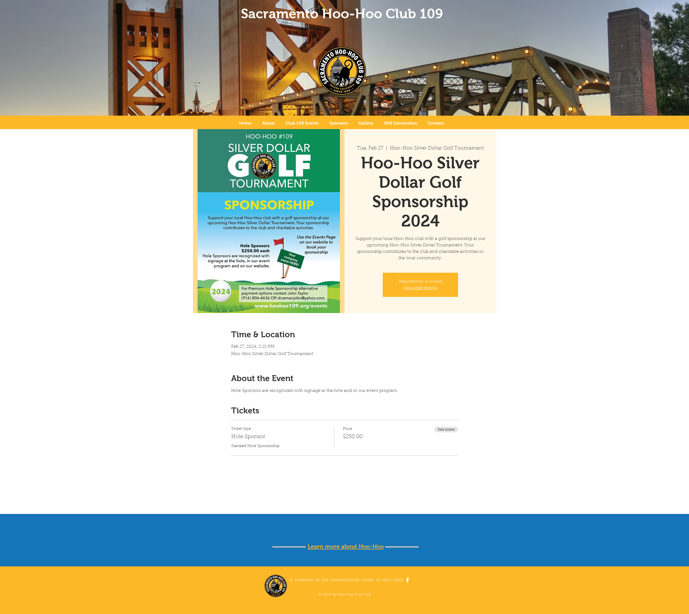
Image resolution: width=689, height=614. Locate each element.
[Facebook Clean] (407, 580)
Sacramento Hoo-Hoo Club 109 (342, 13)
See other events (420, 288)
